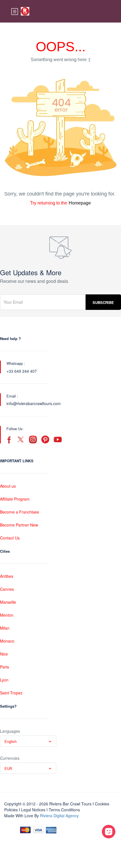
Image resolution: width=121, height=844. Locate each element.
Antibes (6, 576)
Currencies (9, 758)
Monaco (7, 641)
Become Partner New (19, 525)
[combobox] (28, 741)
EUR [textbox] (8, 768)
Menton (7, 615)
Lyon (4, 680)
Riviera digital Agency (59, 815)
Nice (4, 654)
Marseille (8, 602)
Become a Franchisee (19, 512)
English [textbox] (11, 741)
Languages (10, 731)
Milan (5, 628)
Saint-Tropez (11, 693)
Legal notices (33, 809)
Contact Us (10, 538)
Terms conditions (64, 809)
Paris (4, 667)
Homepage (80, 203)
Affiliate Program (15, 499)
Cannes (7, 589)
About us (8, 486)
